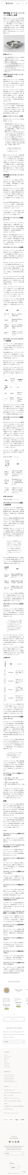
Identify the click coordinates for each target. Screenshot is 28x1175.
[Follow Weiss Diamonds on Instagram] (13, 1142)
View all (14, 1019)
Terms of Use (6, 1065)
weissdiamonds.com (15, 1173)
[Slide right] (17, 1014)
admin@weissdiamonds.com (14, 1098)
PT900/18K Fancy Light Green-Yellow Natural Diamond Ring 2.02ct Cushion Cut (7, 1000)
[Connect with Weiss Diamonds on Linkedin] (18, 1142)
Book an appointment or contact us (11, 1113)
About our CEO (7, 1056)
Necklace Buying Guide (9, 1080)
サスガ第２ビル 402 (8, 1106)
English (13, 1167)
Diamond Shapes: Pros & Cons (10, 1081)
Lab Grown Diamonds (8, 1078)
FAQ (5, 1060)
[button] (2, 3)
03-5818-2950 (10, 1095)
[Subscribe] (23, 1041)
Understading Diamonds (9, 1074)
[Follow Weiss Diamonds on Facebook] (10, 1142)
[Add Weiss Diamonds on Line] (15, 1142)
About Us (6, 1055)
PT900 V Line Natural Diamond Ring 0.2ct (17, 999)
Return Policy (7, 1063)
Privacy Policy (7, 1067)
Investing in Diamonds (9, 1076)
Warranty (6, 1061)
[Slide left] (10, 1014)
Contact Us (6, 1058)
